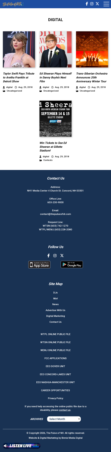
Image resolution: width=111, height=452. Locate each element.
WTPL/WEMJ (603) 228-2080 (55, 229)
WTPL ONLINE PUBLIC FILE (56, 334)
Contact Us (55, 321)
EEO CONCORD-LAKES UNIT (55, 374)
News (55, 304)
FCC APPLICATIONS (56, 358)
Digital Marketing (55, 316)
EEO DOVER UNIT (55, 366)
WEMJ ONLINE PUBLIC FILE (55, 350)
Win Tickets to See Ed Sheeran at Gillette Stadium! (52, 146)
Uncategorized (14, 91)
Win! (55, 298)
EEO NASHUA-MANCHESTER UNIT (55, 382)
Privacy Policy (55, 398)
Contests (47, 160)
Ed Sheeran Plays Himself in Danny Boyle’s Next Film (55, 77)
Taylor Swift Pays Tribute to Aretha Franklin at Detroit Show (18, 77)
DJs (55, 292)
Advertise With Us (55, 310)
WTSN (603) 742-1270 (55, 225)
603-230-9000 (55, 202)
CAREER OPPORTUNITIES (55, 390)
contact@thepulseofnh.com (55, 214)
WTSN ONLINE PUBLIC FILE (55, 342)
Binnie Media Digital (72, 438)
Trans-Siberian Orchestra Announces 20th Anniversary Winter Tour (91, 77)
